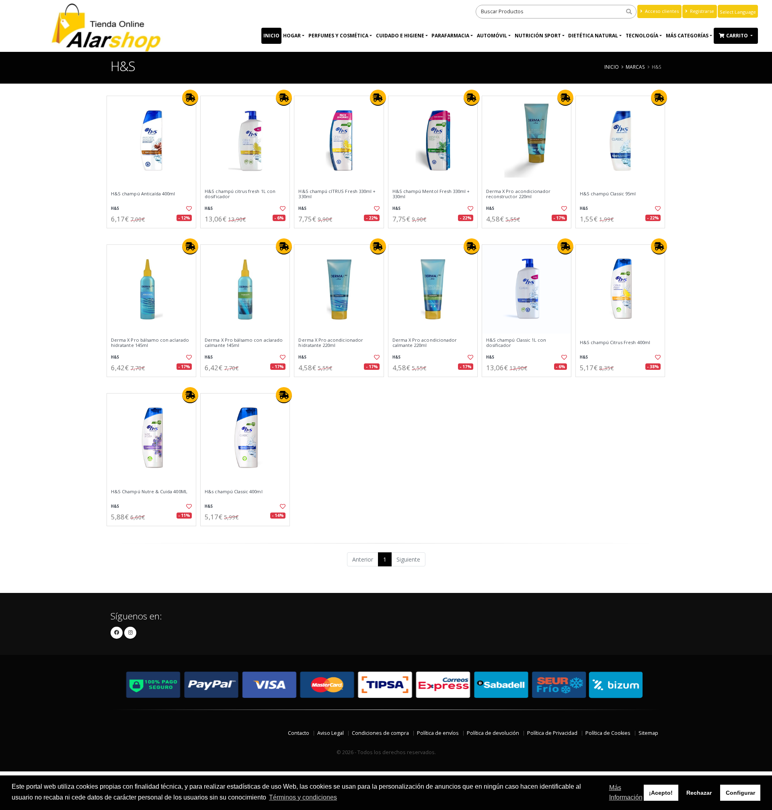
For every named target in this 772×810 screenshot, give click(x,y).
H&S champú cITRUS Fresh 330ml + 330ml (337, 194)
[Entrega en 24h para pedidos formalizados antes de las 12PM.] (190, 98)
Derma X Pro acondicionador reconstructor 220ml (518, 194)
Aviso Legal (330, 733)
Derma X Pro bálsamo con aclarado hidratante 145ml (150, 343)
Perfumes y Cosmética (338, 35)
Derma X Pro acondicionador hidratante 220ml (330, 343)
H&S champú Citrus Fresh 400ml (615, 342)
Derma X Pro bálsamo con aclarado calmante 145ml (244, 343)
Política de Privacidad (552, 733)
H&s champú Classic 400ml (233, 491)
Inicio (271, 35)
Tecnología (642, 35)
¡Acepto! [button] (661, 792)
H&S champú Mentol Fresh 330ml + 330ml (431, 194)
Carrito (737, 35)
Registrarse (701, 11)
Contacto (298, 733)
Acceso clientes (661, 11)
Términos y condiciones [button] (303, 797)
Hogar (292, 35)
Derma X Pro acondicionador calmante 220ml (424, 343)
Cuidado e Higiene (400, 35)
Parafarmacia (450, 35)
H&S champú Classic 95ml (608, 193)
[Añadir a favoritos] (188, 208)
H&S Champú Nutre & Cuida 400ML (149, 491)
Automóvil (492, 35)
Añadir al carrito (154, 235)
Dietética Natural (593, 35)
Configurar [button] (740, 792)
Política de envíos (438, 733)
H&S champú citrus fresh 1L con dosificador (240, 194)
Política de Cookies (607, 733)
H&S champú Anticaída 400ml (143, 193)
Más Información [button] (626, 792)
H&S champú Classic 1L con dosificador (516, 343)
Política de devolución (493, 733)
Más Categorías (687, 35)
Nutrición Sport (538, 35)
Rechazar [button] (699, 792)
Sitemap (648, 733)
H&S (115, 208)
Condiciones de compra (380, 733)
